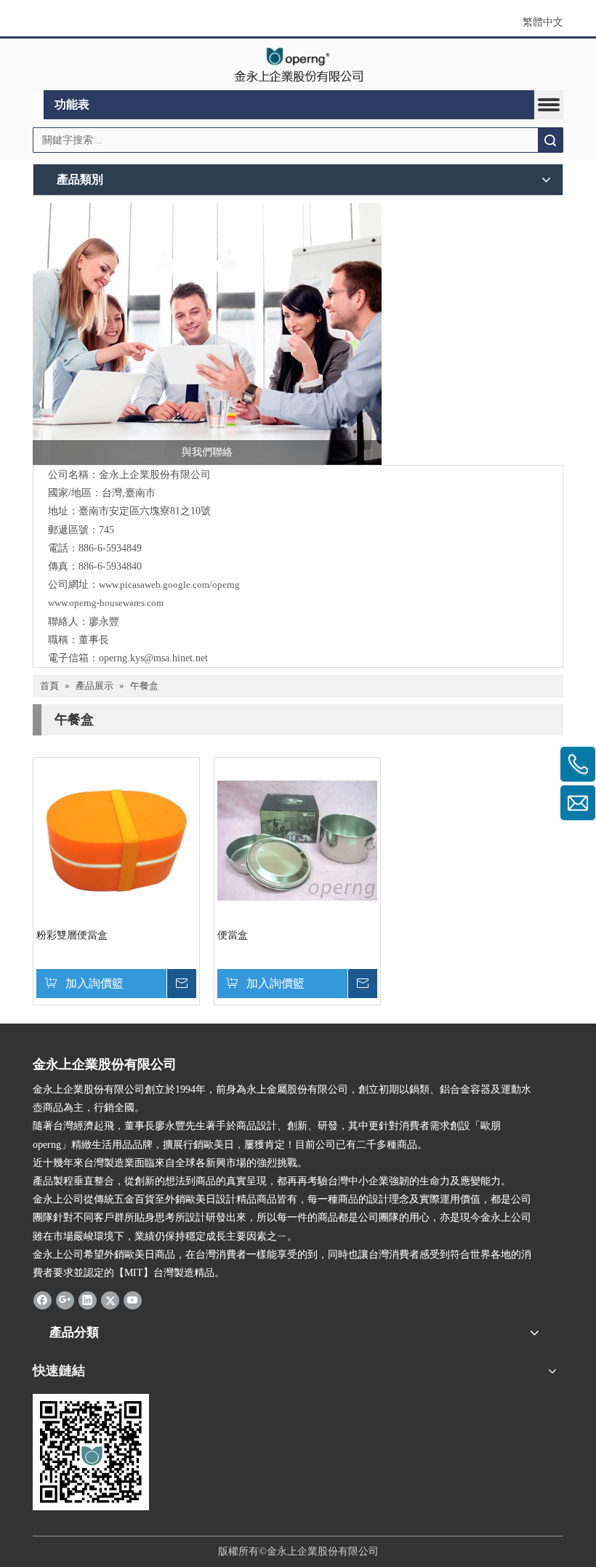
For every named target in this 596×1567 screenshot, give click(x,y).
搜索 (550, 140)
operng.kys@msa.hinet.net (153, 658)
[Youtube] (133, 1299)
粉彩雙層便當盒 (72, 935)
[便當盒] (297, 839)
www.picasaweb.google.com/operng (169, 584)
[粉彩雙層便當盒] (116, 839)
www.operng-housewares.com (106, 602)
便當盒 (232, 935)
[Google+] (65, 1299)
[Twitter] (110, 1299)
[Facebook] (42, 1299)
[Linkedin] (87, 1299)
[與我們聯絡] (207, 334)
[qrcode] (91, 1452)
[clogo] (298, 64)
